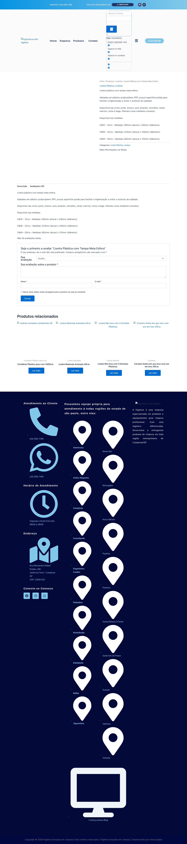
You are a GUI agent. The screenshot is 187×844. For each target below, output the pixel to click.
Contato (93, 41)
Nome (24, 281)
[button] (79, 41)
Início (102, 81)
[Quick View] (27, 370)
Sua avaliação (26, 258)
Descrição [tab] (22, 186)
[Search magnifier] (111, 29)
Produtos (78, 41)
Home (53, 41)
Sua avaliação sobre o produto (39, 264)
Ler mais (36, 370)
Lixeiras (119, 81)
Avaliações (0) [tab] (37, 186)
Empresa (65, 41)
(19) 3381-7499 (65, 5)
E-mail (98, 281)
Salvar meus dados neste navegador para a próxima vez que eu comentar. (54, 292)
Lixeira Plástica (107, 85)
